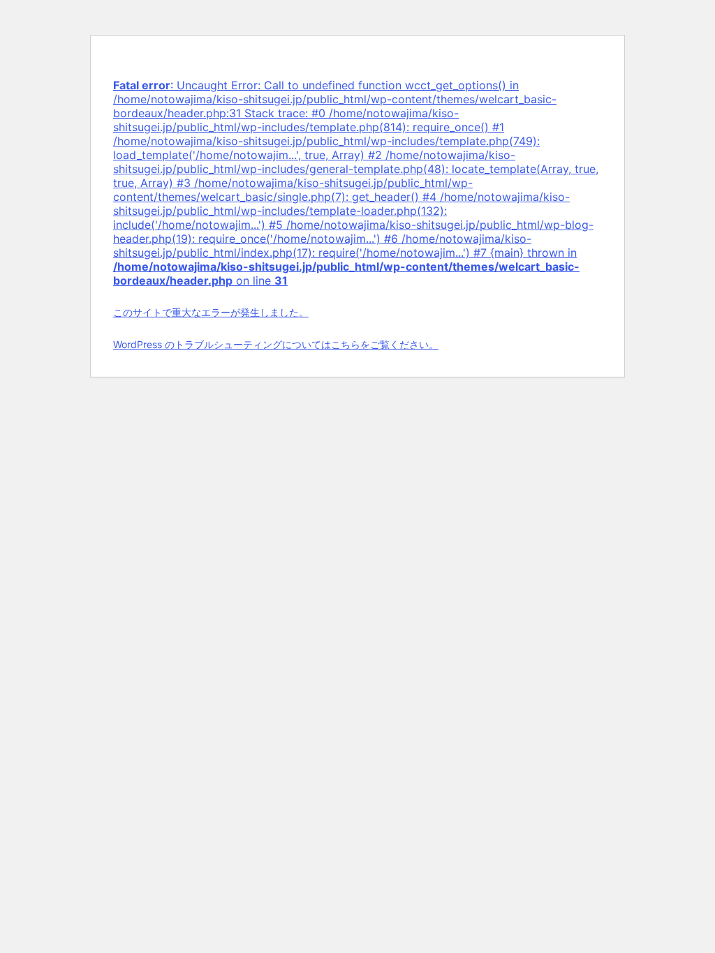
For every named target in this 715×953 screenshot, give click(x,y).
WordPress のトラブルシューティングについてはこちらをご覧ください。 (275, 344)
